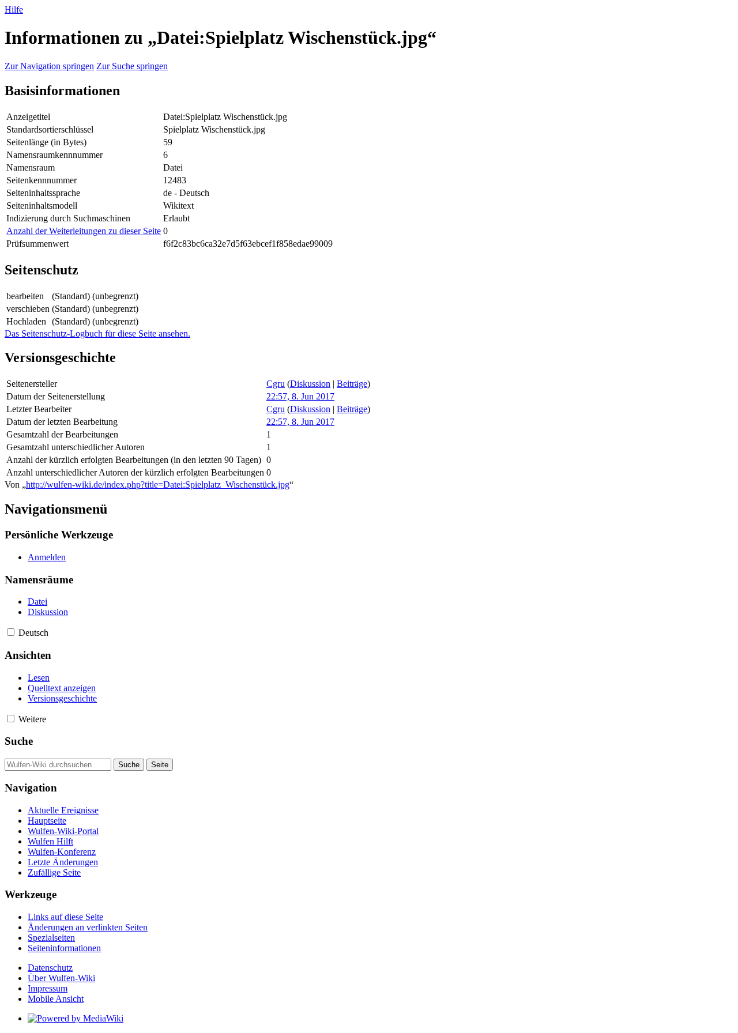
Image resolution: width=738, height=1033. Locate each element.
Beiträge (352, 384)
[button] (10, 632)
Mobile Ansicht (56, 999)
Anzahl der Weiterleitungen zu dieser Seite (83, 231)
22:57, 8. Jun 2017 (300, 396)
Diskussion (310, 384)
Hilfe (14, 9)
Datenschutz (50, 967)
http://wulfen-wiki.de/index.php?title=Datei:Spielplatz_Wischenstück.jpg (157, 484)
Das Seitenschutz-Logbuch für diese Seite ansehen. (97, 333)
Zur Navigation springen (49, 66)
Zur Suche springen (132, 66)
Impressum (47, 988)
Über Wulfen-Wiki (61, 978)
